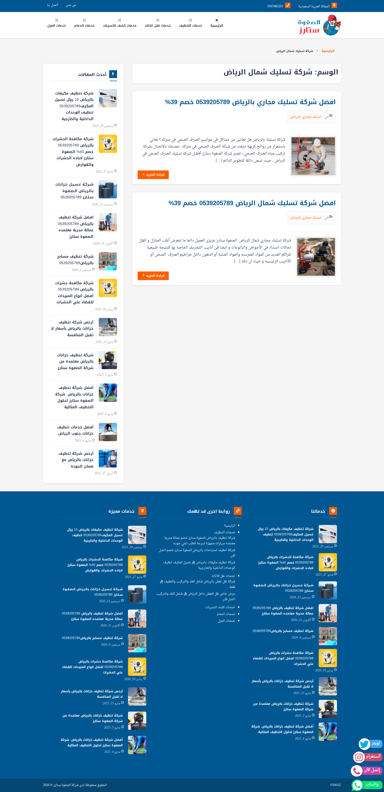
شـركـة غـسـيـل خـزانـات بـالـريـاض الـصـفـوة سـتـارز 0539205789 (74, 191)
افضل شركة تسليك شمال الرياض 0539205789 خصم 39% (252, 203)
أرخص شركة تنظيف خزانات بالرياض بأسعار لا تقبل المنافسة (72, 329)
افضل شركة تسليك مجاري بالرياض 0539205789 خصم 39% (250, 102)
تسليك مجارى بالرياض (306, 117)
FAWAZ (335, 785)
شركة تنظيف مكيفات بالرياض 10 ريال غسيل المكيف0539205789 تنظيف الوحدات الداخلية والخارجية (74, 106)
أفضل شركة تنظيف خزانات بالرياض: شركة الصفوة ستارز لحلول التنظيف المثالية (74, 397)
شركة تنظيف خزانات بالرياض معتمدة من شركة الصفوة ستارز (75, 361)
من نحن (71, 5)
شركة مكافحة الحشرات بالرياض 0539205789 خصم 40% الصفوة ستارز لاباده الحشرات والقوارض (73, 151)
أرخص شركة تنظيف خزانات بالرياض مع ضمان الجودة (76, 460)
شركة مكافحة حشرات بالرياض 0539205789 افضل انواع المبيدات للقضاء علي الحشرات (74, 293)
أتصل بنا (52, 5)
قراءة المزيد (155, 175)
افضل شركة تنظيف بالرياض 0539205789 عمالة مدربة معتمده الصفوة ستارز (76, 227)
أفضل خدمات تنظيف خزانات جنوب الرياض (75, 430)
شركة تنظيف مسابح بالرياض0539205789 (75, 260)
